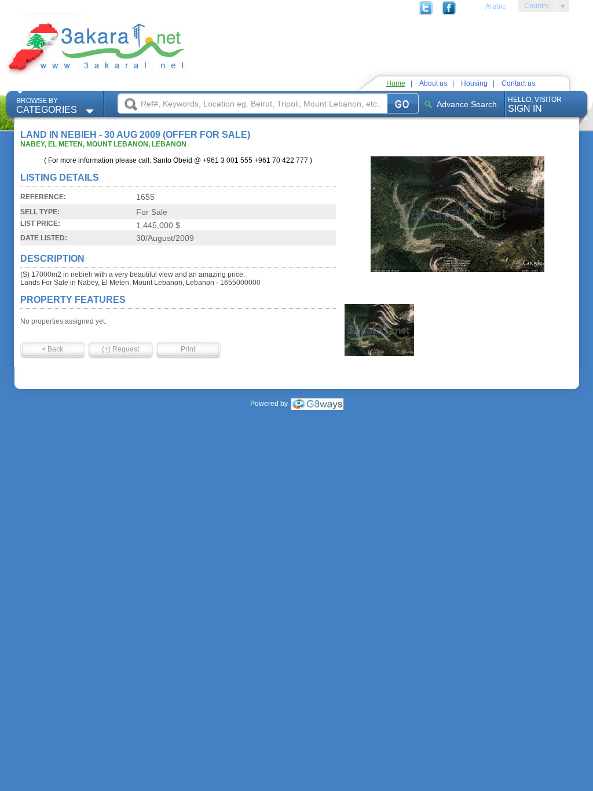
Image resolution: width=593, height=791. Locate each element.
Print (188, 349)
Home (395, 83)
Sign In (535, 104)
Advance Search (467, 104)
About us (433, 83)
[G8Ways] (317, 404)
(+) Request (120, 349)
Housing (474, 83)
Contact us (518, 83)
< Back (52, 349)
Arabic (495, 6)
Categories (46, 106)
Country (533, 7)
